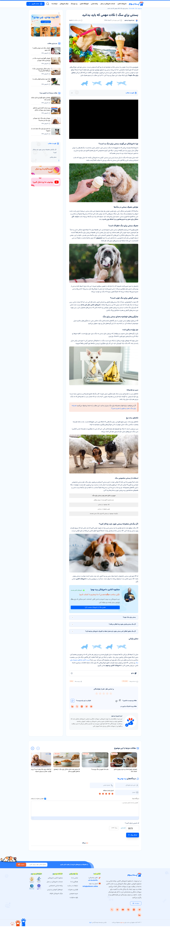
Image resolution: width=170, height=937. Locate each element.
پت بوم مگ (74, 4)
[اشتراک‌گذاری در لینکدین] (72, 706)
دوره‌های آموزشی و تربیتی (55, 890)
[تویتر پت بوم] (112, 910)
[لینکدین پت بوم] (139, 915)
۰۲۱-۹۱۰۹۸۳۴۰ (93, 880)
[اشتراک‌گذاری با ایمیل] (91, 706)
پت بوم (140, 8)
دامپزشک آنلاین (122, 4)
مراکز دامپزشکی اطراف (56, 893)
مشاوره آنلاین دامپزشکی (55, 878)
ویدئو (71, 681)
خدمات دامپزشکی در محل (107, 4)
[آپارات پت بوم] (117, 910)
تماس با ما (74, 878)
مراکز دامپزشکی (64, 4)
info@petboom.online (90, 886)
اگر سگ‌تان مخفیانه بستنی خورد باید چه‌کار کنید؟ (44, 151)
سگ (136, 8)
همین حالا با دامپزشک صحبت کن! (95, 607)
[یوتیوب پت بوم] (123, 910)
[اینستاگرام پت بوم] (134, 910)
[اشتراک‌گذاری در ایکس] (77, 706)
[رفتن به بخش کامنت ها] (72, 701)
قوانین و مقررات (39, 799)
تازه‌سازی (123, 828)
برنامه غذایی (94, 4)
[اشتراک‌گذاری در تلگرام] (86, 706)
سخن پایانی (53, 157)
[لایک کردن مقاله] (120, 700)
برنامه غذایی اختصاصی (56, 886)
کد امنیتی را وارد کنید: (132, 823)
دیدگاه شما (135, 799)
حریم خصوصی (73, 893)
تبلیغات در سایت (72, 886)
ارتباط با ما (54, 4)
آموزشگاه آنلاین (84, 4)
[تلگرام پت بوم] (139, 910)
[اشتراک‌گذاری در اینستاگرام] (81, 706)
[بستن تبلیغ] (59, 13)
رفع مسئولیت (74, 897)
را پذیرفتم (37, 799)
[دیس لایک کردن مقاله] (116, 700)
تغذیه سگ (131, 8)
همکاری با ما (74, 882)
